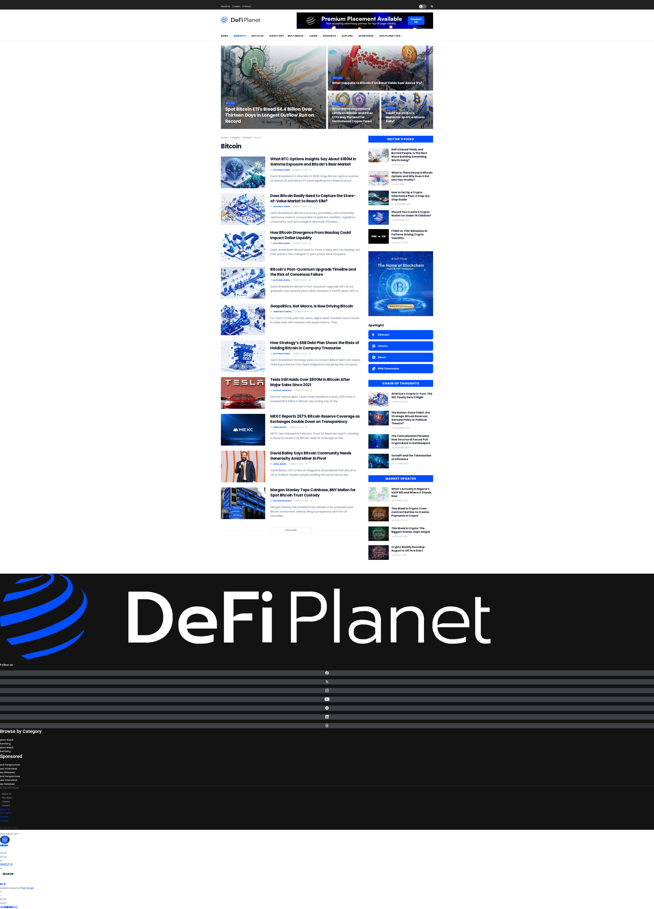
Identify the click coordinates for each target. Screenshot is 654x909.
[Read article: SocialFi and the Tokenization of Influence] (378, 461)
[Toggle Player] (1, 861)
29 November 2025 (400, 447)
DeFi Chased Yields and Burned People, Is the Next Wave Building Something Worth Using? (409, 155)
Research (329, 35)
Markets (240, 35)
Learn (313, 35)
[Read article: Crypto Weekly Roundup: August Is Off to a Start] (378, 552)
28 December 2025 (400, 427)
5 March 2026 (296, 427)
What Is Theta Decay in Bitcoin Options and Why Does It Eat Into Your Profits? (411, 176)
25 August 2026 (399, 500)
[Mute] (1, 884)
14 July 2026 (397, 164)
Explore (347, 35)
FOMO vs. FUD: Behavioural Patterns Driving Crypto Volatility (409, 234)
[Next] (7, 845)
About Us (225, 6)
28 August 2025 (399, 242)
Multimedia (295, 35)
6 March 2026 (300, 390)
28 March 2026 (394, 128)
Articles (258, 35)
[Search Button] (432, 6)
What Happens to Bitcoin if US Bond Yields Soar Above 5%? (377, 83)
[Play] (3, 845)
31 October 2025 (400, 463)
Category (235, 137)
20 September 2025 (401, 204)
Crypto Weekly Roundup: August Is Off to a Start (408, 548)
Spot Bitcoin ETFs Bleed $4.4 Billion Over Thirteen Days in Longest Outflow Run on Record (269, 115)
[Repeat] (6, 864)
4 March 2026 (300, 500)
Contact (246, 6)
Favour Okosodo (282, 390)
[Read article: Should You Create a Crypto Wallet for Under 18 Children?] (378, 217)
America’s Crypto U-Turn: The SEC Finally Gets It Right (411, 395)
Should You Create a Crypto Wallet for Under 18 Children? (411, 213)
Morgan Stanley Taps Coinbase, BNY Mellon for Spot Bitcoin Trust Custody (313, 492)
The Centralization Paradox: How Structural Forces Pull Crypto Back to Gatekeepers (410, 439)
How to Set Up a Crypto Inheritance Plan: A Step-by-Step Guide (411, 196)
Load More (291, 530)
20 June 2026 (254, 128)
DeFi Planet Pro (390, 35)
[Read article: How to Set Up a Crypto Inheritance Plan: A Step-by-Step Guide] (378, 198)
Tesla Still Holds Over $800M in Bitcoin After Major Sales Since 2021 (310, 382)
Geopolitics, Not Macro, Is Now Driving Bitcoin (311, 306)
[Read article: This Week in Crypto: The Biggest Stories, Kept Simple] (378, 533)
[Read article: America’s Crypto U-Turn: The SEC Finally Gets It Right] (378, 399)
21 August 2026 (399, 520)
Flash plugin (27, 888)
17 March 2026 (299, 243)
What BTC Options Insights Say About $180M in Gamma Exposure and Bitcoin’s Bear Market (313, 161)
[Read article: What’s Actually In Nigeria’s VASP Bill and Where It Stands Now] (378, 494)
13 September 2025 (400, 220)
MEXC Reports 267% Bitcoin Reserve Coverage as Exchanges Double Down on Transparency (315, 419)
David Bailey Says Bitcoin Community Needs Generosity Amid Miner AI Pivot (310, 455)
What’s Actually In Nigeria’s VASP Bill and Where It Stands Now (411, 492)
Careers (236, 6)
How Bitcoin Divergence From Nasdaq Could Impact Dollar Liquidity (310, 235)
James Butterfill (282, 311)
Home (224, 137)
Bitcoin (230, 103)
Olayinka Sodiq (236, 128)
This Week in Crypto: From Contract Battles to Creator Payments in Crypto (410, 512)
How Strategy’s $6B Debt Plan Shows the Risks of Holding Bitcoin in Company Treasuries (314, 345)
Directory (276, 35)
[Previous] (1, 845)
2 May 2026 (338, 89)
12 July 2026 (397, 184)
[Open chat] (5, 840)
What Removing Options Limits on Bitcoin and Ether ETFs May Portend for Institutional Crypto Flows (352, 115)
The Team (7, 797)
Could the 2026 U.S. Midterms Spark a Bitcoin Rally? (405, 117)
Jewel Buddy (280, 427)
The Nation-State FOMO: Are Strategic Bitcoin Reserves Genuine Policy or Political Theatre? (410, 418)
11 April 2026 (338, 128)
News (224, 35)
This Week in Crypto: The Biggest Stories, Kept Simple (410, 530)
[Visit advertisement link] (365, 20)
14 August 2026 (399, 536)
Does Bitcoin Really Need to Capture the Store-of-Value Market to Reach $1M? (312, 198)
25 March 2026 (300, 206)
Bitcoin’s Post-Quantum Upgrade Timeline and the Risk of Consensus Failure (313, 272)
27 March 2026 (399, 401)
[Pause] (5, 845)
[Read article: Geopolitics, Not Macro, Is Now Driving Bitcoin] (243, 319)
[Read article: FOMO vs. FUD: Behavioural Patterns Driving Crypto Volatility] (378, 236)
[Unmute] (4, 884)
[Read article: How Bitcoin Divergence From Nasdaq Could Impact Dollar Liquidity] (243, 246)
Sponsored (366, 35)
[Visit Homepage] (240, 20)
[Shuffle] (1, 864)
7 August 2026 (399, 555)
